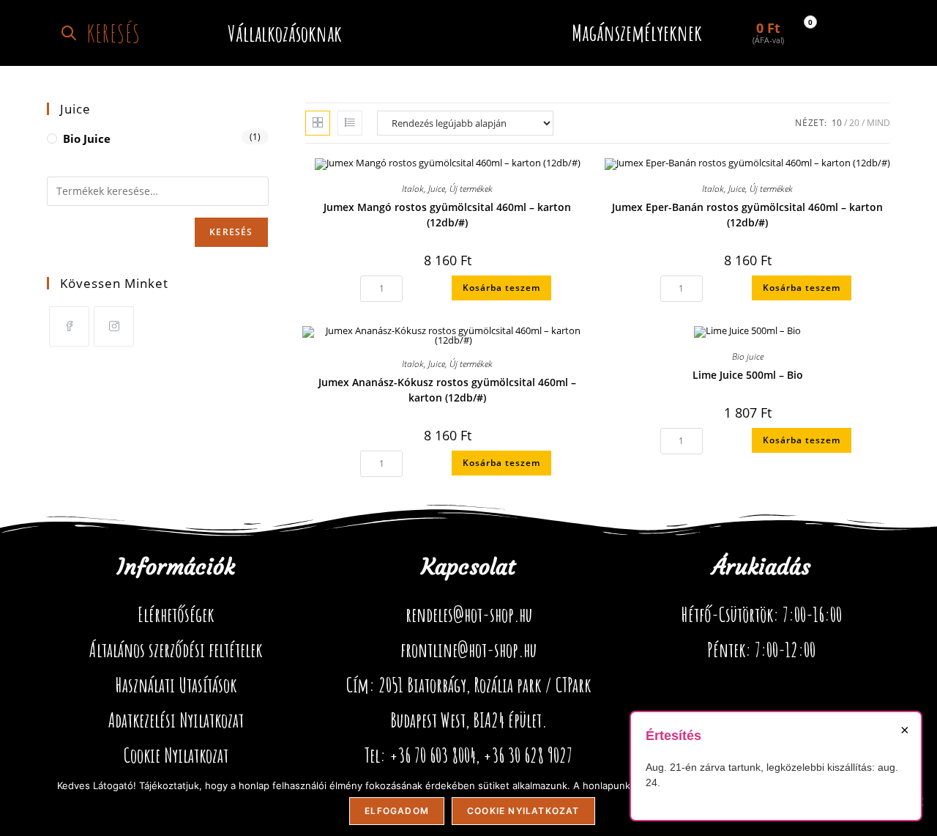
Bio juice (748, 356)
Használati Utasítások (176, 685)
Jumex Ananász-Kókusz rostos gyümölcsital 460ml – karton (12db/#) (447, 389)
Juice (436, 188)
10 (837, 122)
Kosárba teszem (501, 287)
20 (854, 122)
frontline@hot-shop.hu (468, 649)
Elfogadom (397, 810)
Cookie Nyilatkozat (176, 755)
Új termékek (471, 188)
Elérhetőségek (176, 614)
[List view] (349, 123)
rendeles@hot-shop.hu (469, 614)
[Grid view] (317, 123)
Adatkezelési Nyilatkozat (176, 720)
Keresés (231, 232)
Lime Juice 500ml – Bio (748, 375)
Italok (413, 188)
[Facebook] (69, 326)
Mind (878, 122)
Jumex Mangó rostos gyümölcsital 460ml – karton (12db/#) (447, 214)
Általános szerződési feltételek (175, 649)
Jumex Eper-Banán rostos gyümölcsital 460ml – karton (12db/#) (747, 214)
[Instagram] (114, 326)
